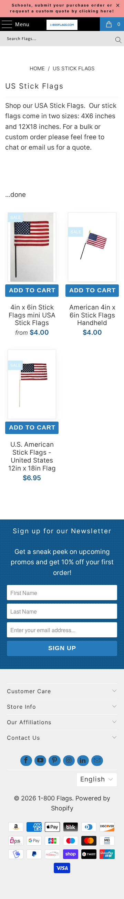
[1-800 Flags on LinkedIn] (83, 760)
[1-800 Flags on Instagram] (69, 760)
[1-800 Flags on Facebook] (26, 760)
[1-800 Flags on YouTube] (40, 760)
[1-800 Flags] (62, 25)
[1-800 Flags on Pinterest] (54, 760)
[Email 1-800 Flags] (97, 760)
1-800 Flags (55, 798)
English (92, 779)
